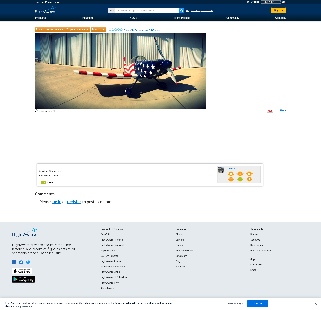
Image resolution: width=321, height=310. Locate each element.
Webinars (180, 266)
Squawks (255, 239)
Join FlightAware (44, 2)
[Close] (315, 303)
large (50, 111)
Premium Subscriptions (113, 266)
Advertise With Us (185, 250)
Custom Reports (109, 256)
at (48, 182)
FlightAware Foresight (112, 245)
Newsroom (181, 256)
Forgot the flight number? (199, 10)
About (179, 234)
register (74, 201)
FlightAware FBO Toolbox (114, 277)
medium (42, 111)
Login (56, 2)
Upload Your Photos (79, 29)
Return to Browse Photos (51, 29)
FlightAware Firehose (112, 239)
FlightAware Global (110, 272)
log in (56, 201)
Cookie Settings (234, 303)
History (179, 245)
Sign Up (278, 10)
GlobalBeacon (108, 288)
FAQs (253, 270)
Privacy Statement (22, 306)
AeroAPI (105, 234)
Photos (254, 234)
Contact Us (256, 264)
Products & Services (112, 229)
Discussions (256, 245)
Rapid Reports (108, 250)
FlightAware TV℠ (110, 283)
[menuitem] (40, 17)
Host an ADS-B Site (260, 250)
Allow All (258, 303)
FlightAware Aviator (111, 261)
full (55, 111)
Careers (180, 239)
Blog (178, 261)
